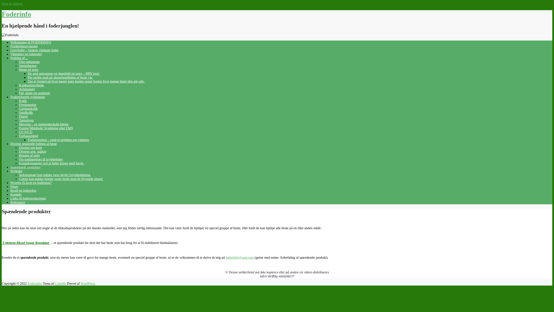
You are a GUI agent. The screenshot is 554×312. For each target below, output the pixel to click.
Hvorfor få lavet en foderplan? (31, 183)
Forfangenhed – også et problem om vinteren (58, 140)
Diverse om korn (30, 148)
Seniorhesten (28, 66)
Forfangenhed (28, 136)
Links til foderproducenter (28, 198)
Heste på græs (28, 70)
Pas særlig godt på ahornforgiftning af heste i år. (60, 77)
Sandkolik (26, 112)
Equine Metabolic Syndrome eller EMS (46, 128)
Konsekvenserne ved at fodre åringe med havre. (51, 163)
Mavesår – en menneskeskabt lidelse (44, 124)
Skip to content (12, 3)
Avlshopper (27, 89)
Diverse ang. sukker (32, 151)
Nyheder (16, 171)
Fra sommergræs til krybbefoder (41, 159)
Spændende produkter (25, 167)
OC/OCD (25, 132)
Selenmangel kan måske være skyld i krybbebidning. (55, 175)
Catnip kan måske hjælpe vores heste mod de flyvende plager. (61, 179)
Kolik (23, 101)
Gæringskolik (28, 108)
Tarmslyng (26, 120)
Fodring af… (19, 58)
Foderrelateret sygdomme (27, 97)
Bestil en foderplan (23, 190)
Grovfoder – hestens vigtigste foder (34, 50)
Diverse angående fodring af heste (33, 144)
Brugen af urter (29, 155)
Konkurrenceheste (31, 85)
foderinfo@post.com (240, 257)
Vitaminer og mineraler (26, 54)
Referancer (17, 202)
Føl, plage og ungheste (34, 93)
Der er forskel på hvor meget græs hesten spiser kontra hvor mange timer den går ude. (86, 81)
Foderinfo (16, 14)
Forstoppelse (27, 105)
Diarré (23, 116)
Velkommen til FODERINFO (30, 42)
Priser (14, 186)
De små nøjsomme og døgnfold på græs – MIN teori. (64, 73)
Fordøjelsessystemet (24, 46)
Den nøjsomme (29, 62)
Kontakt (15, 194)
